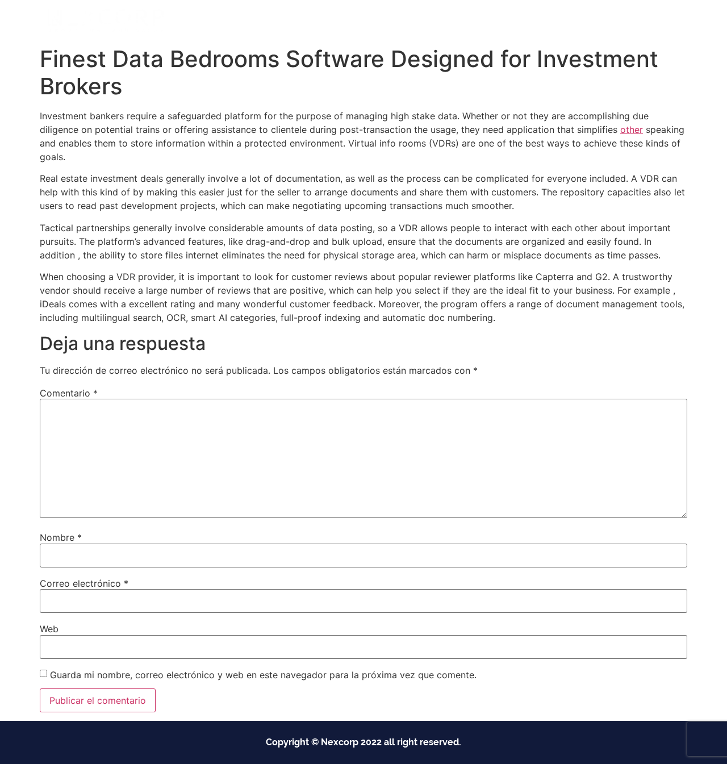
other (631, 129)
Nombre (61, 537)
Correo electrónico (84, 583)
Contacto (552, 20)
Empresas (358, 20)
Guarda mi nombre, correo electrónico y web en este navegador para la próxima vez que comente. (263, 674)
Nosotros (495, 20)
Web (49, 628)
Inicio (307, 20)
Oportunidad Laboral (631, 20)
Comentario (69, 393)
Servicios (428, 20)
